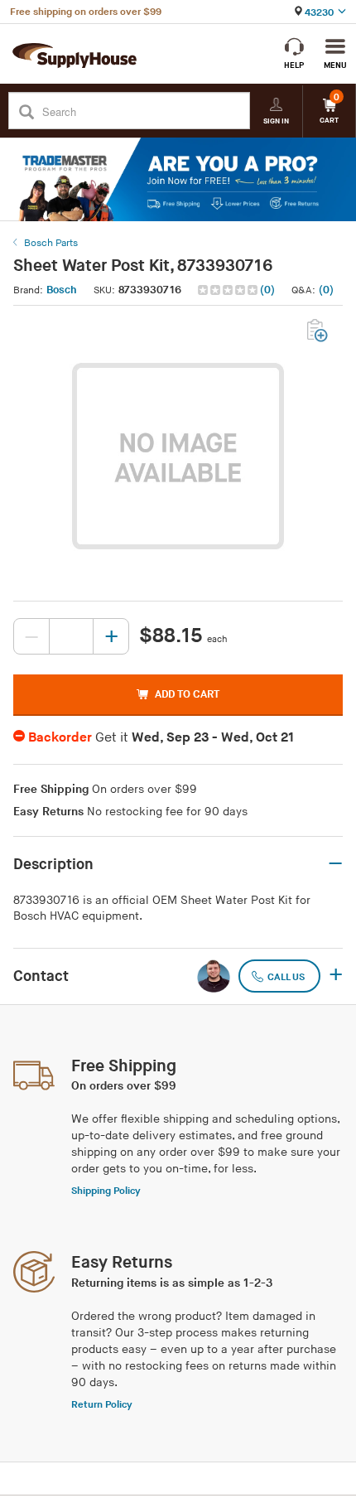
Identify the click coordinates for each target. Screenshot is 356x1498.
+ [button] (336, 976)
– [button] (335, 864)
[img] (229, 290)
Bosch (61, 290)
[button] (238, 290)
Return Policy (101, 1405)
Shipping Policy (106, 1191)
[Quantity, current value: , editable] (71, 636)
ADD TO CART (187, 694)
